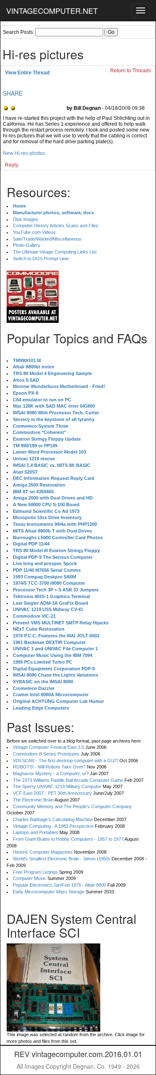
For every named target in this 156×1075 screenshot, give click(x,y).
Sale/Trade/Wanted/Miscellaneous (47, 238)
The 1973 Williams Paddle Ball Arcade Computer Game (68, 780)
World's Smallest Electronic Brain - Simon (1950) (61, 858)
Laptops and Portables (35, 832)
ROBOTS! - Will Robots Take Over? (49, 766)
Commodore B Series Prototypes (46, 753)
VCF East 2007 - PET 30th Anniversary (52, 793)
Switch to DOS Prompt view (41, 258)
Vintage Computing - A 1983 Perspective (53, 826)
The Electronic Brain (33, 799)
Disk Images (25, 219)
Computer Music (29, 878)
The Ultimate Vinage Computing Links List (55, 251)
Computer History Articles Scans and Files (55, 225)
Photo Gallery (26, 245)
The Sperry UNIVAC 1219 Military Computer (57, 786)
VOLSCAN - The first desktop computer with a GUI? (65, 760)
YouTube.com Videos (34, 232)
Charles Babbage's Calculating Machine (53, 819)
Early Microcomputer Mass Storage (48, 891)
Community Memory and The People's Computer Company (72, 806)
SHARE (12, 93)
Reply (11, 165)
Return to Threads (130, 71)
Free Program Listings (35, 872)
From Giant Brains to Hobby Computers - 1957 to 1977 (68, 839)
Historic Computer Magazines (43, 851)
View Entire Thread (27, 73)
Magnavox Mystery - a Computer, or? (51, 773)
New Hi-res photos (24, 153)
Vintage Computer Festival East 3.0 (48, 747)
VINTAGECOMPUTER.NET (52, 10)
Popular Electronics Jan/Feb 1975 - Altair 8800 (59, 884)
